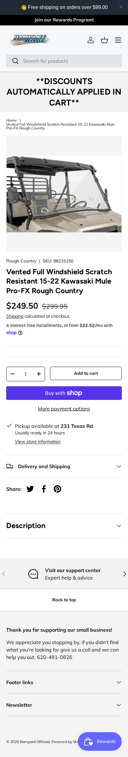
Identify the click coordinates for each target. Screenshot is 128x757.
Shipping (14, 316)
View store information (38, 441)
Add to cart (86, 373)
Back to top (64, 599)
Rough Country (21, 261)
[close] (121, 6)
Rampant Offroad (35, 741)
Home (11, 120)
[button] (104, 40)
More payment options (64, 408)
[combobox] (64, 60)
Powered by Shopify (69, 741)
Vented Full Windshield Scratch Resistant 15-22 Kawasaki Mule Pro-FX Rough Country (60, 126)
